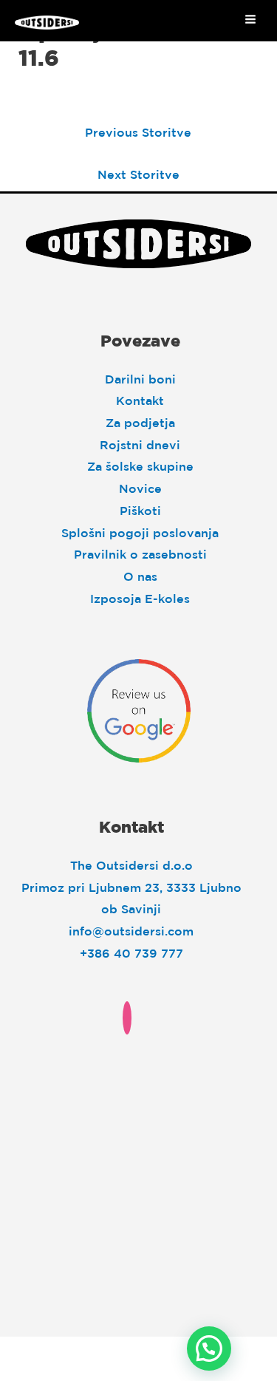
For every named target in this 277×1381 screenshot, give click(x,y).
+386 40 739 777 (131, 953)
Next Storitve (138, 174)
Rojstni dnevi (140, 444)
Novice (140, 488)
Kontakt (140, 400)
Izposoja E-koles (140, 598)
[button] (209, 1348)
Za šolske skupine (140, 466)
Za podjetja (140, 422)
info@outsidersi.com (131, 931)
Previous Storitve (138, 132)
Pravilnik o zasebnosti (140, 554)
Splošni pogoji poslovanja (140, 532)
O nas (140, 576)
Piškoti (140, 510)
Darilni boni (140, 379)
